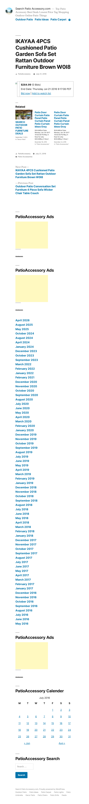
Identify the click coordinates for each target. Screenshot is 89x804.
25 (19, 736)
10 (69, 716)
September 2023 (26, 360)
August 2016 (23, 610)
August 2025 (24, 324)
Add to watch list (41, 93)
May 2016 (21, 623)
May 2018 (21, 518)
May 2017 (21, 571)
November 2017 (25, 544)
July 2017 (21, 562)
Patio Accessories (25, 157)
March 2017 (23, 579)
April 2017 (22, 575)
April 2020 (22, 417)
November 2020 (26, 386)
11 (19, 723)
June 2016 (22, 619)
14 (44, 723)
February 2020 (25, 425)
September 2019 (26, 447)
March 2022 (23, 364)
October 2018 (24, 496)
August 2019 (23, 452)
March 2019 (23, 474)
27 (36, 736)
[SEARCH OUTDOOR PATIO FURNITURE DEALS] (24, 114)
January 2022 (24, 373)
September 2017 (26, 553)
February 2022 (25, 368)
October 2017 (24, 548)
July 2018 (21, 509)
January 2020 (24, 430)
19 (27, 729)
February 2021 (24, 377)
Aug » (62, 743)
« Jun (27, 743)
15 (52, 723)
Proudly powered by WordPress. (52, 789)
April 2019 (22, 469)
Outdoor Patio (24, 19)
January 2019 (24, 483)
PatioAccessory (24, 74)
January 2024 (24, 346)
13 (36, 723)
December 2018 (25, 487)
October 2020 (24, 390)
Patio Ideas (42, 19)
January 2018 (24, 535)
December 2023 (26, 351)
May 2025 (22, 329)
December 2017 (25, 540)
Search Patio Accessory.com (32, 8)
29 (52, 736)
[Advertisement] (31, 235)
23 (61, 729)
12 (27, 723)
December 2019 (25, 434)
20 (36, 729)
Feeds (64, 795)
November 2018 (25, 491)
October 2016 (24, 601)
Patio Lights (59, 792)
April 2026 (22, 320)
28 (44, 736)
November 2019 (25, 439)
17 (69, 723)
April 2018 (22, 522)
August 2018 (23, 505)
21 (44, 729)
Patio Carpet (58, 19)
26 (27, 736)
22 (52, 729)
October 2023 (24, 355)
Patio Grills (54, 795)
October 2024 (24, 333)
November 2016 (25, 597)
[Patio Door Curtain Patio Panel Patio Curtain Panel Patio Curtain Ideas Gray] (44, 127)
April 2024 (22, 342)
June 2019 (22, 461)
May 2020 (22, 412)
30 (61, 736)
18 (19, 729)
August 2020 (24, 399)
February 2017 (24, 584)
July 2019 (21, 456)
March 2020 (23, 421)
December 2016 (25, 592)
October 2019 (24, 443)
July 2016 (21, 614)
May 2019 (21, 465)
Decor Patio (30, 795)
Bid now (25, 93)
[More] (69, 20)
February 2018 (24, 531)
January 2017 (24, 588)
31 (69, 736)
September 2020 (26, 395)
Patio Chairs (42, 795)
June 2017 (22, 566)
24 (69, 729)
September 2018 (26, 500)
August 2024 (24, 338)
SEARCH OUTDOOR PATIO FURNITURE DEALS (21, 128)
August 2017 (23, 557)
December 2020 (26, 381)
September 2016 (26, 606)
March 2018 (23, 527)
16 (61, 723)
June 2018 (22, 513)
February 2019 (24, 478)
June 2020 (22, 408)
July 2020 (22, 403)
